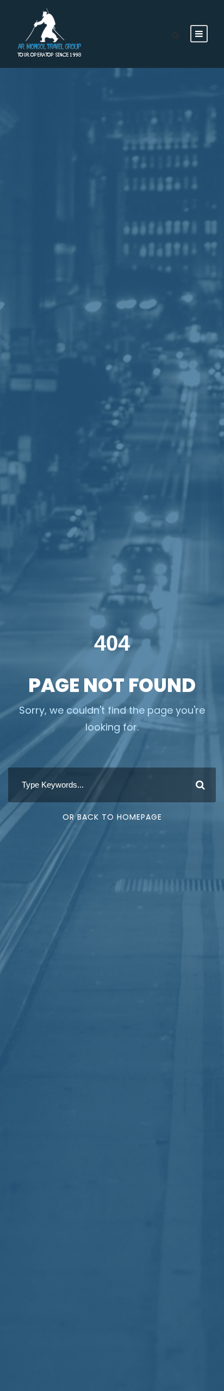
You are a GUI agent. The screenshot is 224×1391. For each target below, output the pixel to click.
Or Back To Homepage (112, 817)
